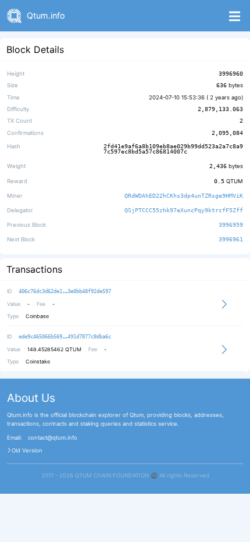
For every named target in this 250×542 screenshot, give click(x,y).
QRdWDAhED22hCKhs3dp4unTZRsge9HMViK (183, 195)
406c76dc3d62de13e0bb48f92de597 (65, 291)
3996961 (231, 240)
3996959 (231, 225)
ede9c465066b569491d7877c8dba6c (65, 337)
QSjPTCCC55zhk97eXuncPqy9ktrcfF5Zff (183, 210)
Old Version (27, 451)
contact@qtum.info (52, 438)
